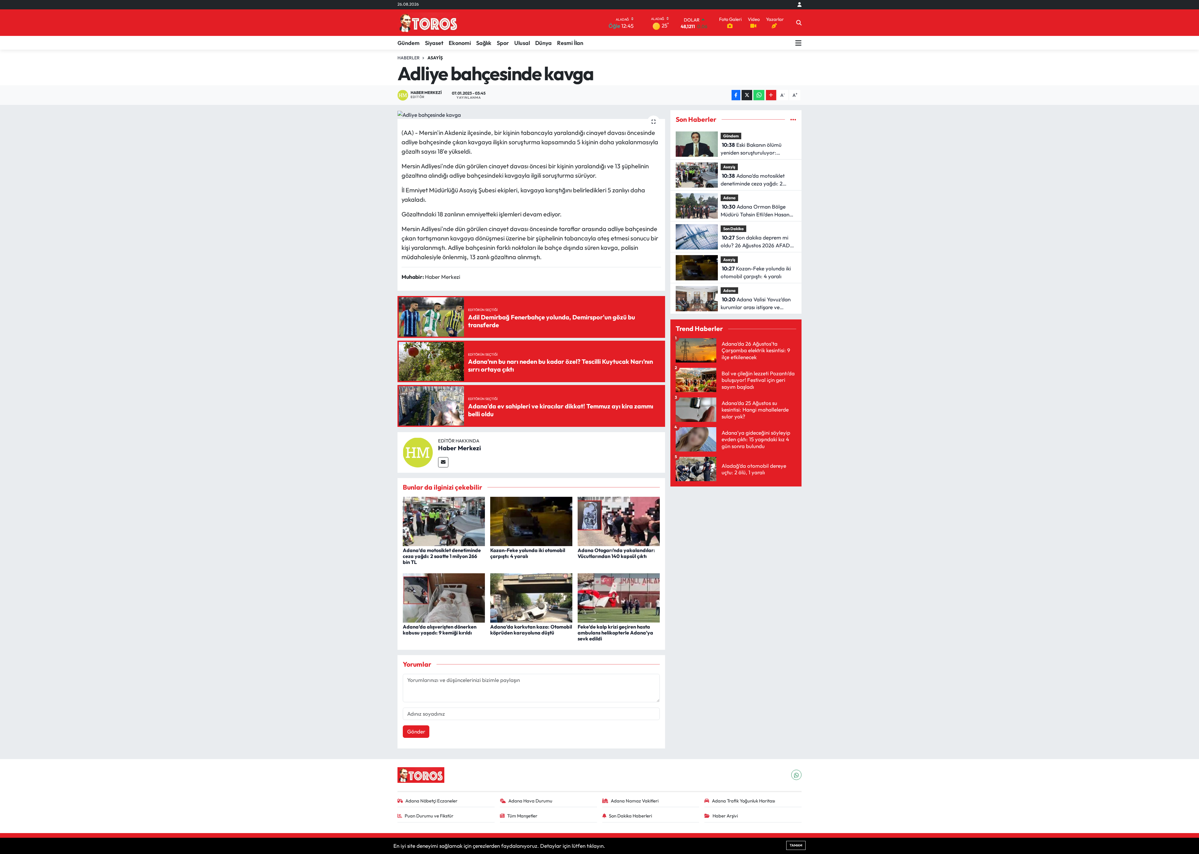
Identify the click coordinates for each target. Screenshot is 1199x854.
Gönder (416, 731)
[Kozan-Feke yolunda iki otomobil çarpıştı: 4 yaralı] (531, 520)
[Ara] (799, 23)
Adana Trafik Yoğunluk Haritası (743, 801)
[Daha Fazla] (771, 95)
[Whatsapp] (796, 775)
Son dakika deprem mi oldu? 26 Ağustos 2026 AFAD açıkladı (755, 241)
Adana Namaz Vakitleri (635, 801)
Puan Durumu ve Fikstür (429, 816)
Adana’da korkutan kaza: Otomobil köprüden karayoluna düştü (531, 630)
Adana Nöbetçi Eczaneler (431, 801)
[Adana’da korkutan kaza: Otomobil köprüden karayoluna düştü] (531, 597)
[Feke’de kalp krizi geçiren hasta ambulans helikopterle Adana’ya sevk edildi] (619, 597)
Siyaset (434, 43)
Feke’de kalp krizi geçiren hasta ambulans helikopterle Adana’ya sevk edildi (615, 633)
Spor (503, 43)
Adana (729, 197)
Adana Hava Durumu (530, 801)
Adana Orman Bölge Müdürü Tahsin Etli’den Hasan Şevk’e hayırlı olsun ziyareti (755, 211)
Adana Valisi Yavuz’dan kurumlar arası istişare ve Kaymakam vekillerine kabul (756, 303)
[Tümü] (793, 119)
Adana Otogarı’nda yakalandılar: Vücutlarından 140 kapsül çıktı (616, 553)
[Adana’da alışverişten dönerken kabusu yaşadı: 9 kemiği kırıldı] (444, 597)
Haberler (408, 58)
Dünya (543, 43)
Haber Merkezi (459, 448)
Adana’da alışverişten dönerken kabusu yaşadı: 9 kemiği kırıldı (439, 630)
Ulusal (522, 43)
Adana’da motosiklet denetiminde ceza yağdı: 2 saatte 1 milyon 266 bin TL (442, 556)
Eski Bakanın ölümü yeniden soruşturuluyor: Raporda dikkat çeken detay (754, 149)
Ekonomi (460, 43)
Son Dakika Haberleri (630, 816)
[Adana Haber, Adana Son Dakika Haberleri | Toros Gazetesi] (428, 23)
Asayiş (435, 58)
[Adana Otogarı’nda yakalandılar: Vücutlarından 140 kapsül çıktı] (619, 520)
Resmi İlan (570, 43)
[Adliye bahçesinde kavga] (531, 114)
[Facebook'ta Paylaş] (736, 95)
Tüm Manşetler (522, 816)
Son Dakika (733, 228)
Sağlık (483, 43)
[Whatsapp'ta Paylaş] (758, 95)
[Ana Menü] (798, 43)
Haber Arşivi (725, 816)
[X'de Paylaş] (747, 95)
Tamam (796, 845)
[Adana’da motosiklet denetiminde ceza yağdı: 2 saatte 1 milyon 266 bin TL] (444, 520)
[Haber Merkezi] (418, 451)
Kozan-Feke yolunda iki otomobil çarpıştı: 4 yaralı (527, 553)
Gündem (408, 43)
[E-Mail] (443, 462)
